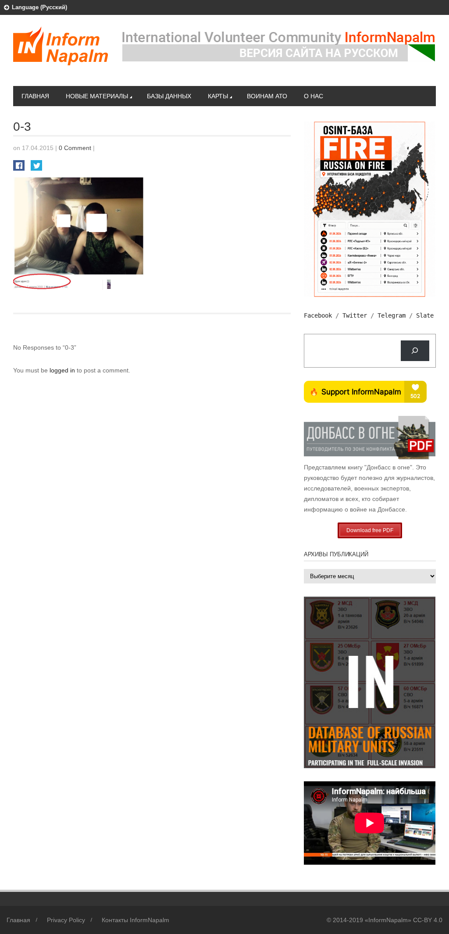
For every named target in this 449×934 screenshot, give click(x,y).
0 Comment (75, 147)
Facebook (318, 315)
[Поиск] (415, 350)
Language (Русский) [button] (39, 7)
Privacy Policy (66, 919)
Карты (218, 96)
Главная (35, 96)
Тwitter (354, 315)
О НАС (313, 96)
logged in (63, 370)
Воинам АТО (267, 96)
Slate (425, 315)
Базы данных (169, 96)
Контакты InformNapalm (135, 919)
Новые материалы (97, 96)
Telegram (392, 315)
